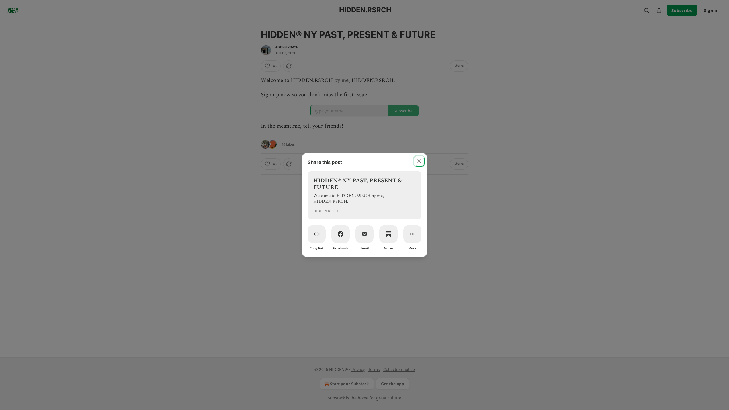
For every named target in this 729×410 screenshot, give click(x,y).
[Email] (364, 234)
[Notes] (388, 234)
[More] (412, 234)
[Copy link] (317, 234)
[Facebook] (340, 234)
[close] (419, 161)
